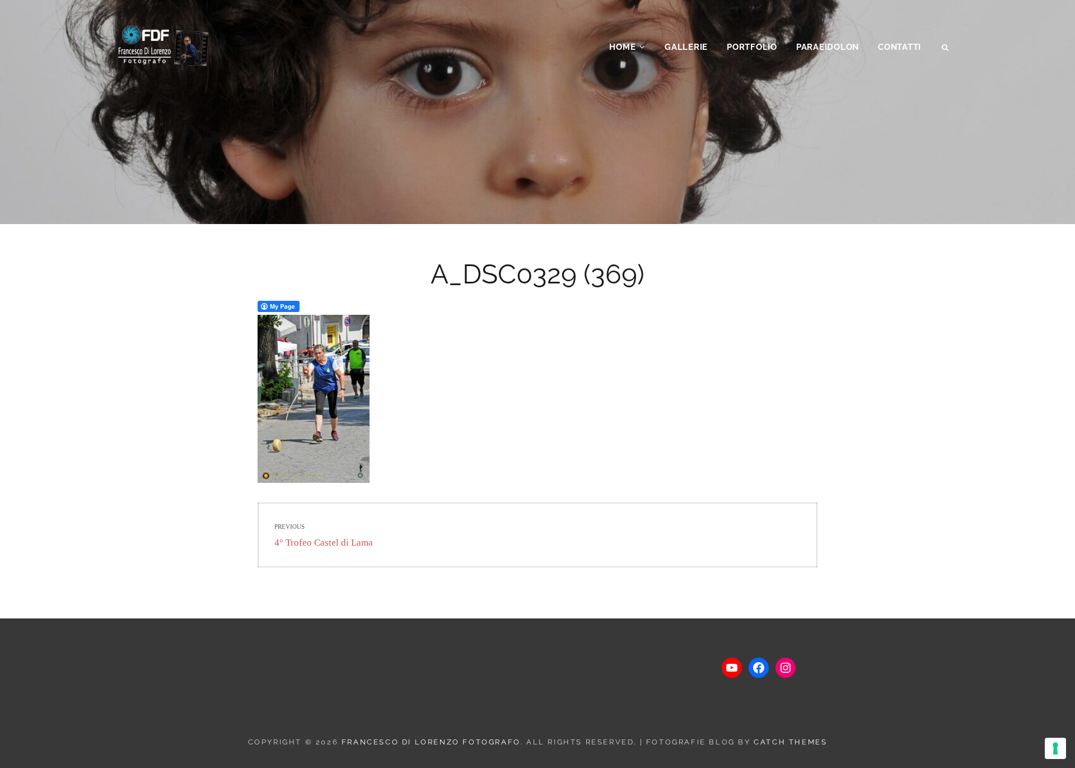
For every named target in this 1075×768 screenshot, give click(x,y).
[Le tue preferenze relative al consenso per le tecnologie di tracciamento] (1055, 748)
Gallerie (686, 47)
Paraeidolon (827, 47)
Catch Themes (790, 742)
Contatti (899, 47)
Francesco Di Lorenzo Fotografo (431, 742)
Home (622, 47)
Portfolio (752, 47)
